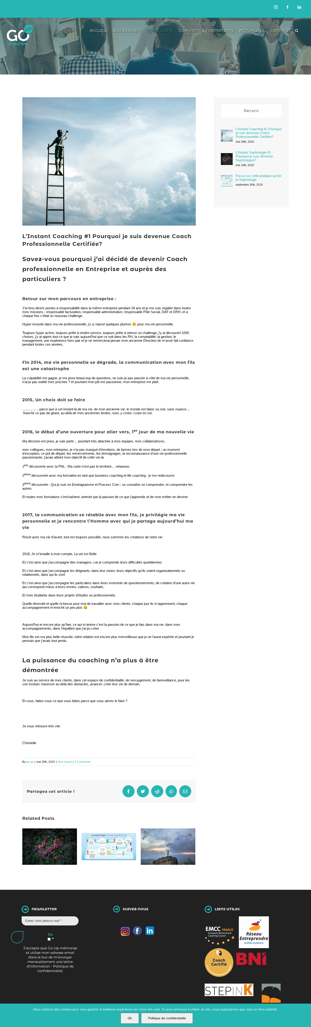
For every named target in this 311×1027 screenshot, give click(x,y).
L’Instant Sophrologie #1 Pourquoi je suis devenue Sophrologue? (254, 156)
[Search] (296, 30)
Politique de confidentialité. (55, 968)
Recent (251, 110)
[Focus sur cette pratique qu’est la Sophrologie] (227, 178)
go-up (29, 761)
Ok (130, 1018)
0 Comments (82, 761)
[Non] (305, 1015)
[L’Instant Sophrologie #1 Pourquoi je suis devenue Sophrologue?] (227, 156)
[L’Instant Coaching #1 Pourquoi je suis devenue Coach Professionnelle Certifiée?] (227, 133)
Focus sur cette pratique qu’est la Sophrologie (258, 178)
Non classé (65, 761)
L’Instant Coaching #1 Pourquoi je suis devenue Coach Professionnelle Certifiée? (259, 133)
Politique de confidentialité (167, 1018)
